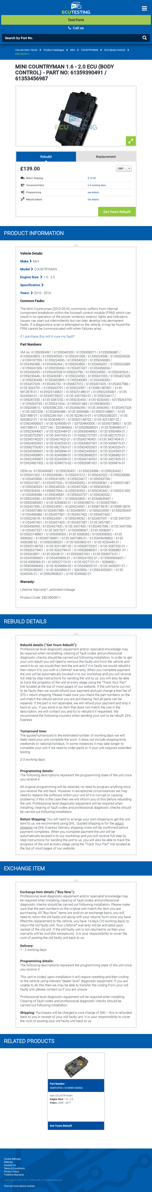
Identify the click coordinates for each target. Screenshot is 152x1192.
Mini (72, 49)
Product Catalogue (54, 49)
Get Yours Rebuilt (117, 212)
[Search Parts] (144, 38)
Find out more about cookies (19, 1186)
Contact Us (10, 1165)
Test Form (76, 20)
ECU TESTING (76, 11)
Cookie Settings (12, 1159)
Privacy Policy (11, 1171)
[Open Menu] (144, 8)
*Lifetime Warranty (14, 1174)
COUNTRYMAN (89, 49)
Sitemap (8, 1162)
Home (34, 49)
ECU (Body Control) (114, 49)
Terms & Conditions (14, 1168)
